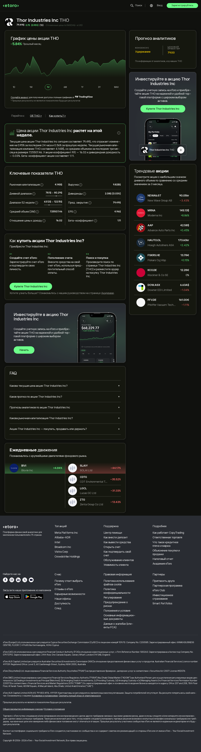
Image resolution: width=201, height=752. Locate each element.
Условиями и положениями (45, 696)
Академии (107, 293)
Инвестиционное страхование (163, 597)
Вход (160, 5)
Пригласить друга (164, 580)
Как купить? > (57, 115)
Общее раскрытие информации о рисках (23, 709)
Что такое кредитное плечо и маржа (165, 544)
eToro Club (159, 590)
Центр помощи (113, 532)
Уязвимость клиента (116, 564)
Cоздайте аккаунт (19, 97)
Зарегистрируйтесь (182, 5)
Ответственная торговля (167, 537)
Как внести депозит (116, 537)
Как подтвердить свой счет (117, 553)
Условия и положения (54, 709)
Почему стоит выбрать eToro (69, 582)
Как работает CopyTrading (168, 532)
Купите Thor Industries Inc (162, 108)
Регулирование (113, 597)
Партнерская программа (167, 585)
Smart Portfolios (162, 603)
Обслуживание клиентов (119, 560)
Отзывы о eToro (64, 589)
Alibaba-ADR (62, 537)
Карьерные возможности (70, 594)
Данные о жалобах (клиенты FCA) (118, 625)
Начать (24, 350)
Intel (57, 542)
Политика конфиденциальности (117, 591)
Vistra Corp (61, 551)
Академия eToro (162, 563)
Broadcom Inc (63, 547)
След (58, 608)
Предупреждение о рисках (116, 604)
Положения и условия (117, 610)
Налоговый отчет (163, 558)
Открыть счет (112, 547)
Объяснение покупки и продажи (166, 552)
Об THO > (36, 115)
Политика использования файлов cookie (119, 582)
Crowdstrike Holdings (67, 556)
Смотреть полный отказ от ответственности (80, 696)
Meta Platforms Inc (66, 532)
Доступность (62, 603)
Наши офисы (63, 598)
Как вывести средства (117, 542)
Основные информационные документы (119, 617)
